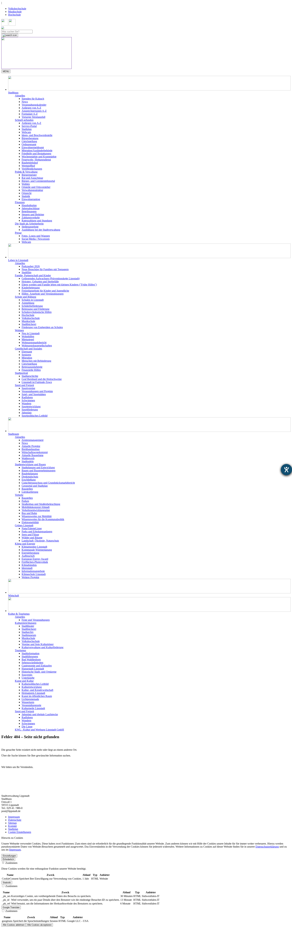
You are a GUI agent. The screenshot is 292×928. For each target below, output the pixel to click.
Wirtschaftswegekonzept (35, 452)
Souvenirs (27, 674)
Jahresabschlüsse (31, 208)
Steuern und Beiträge (33, 214)
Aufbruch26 (28, 555)
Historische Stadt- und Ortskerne (39, 671)
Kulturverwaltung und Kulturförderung (42, 647)
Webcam (26, 132)
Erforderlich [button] (8, 859)
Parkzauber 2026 (31, 266)
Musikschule (15, 11)
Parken (25, 501)
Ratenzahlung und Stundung (37, 220)
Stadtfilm (26, 272)
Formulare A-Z (30, 113)
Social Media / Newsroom (36, 238)
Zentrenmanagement (32, 440)
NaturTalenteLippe (32, 528)
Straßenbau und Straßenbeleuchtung (41, 504)
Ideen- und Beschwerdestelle (37, 135)
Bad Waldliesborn (31, 659)
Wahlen (26, 184)
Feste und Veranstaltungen (36, 619)
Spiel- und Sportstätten (34, 394)
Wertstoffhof (28, 165)
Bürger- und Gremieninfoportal (38, 181)
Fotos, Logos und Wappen (36, 235)
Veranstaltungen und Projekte (37, 391)
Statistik (26, 196)
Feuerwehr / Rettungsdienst (36, 159)
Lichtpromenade (30, 699)
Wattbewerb (28, 458)
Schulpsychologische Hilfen (37, 312)
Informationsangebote (33, 571)
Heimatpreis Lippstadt (33, 693)
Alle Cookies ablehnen (14, 925)
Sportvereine (28, 388)
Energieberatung (30, 552)
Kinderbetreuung (31, 287)
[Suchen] (9, 35)
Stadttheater (28, 626)
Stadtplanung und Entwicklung (38, 467)
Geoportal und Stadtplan (35, 485)
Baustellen (27, 488)
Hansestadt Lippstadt (33, 668)
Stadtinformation (30, 653)
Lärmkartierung (30, 491)
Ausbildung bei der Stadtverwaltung (41, 229)
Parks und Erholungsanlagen (37, 531)
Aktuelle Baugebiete (32, 455)
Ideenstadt (27, 568)
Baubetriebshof (30, 162)
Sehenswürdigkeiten (32, 662)
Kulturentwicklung (32, 687)
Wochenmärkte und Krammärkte (39, 156)
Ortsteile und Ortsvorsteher (36, 187)
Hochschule (14, 14)
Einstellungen (9, 856)
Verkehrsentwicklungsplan (36, 510)
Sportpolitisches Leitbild (34, 415)
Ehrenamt (27, 351)
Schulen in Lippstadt (33, 299)
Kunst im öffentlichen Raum (37, 696)
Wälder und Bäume (32, 537)
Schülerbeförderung (32, 305)
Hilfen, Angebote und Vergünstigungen (43, 293)
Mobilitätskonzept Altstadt (36, 507)
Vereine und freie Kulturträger (38, 644)
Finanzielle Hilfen (31, 369)
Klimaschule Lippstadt (34, 574)
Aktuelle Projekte (31, 446)
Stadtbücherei (29, 324)
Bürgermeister (29, 174)
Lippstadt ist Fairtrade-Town (37, 382)
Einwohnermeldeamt (33, 147)
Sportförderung (30, 409)
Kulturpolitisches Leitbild (35, 683)
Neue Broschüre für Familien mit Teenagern (45, 269)
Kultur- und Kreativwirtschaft (37, 690)
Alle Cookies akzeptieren (39, 925)
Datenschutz (14, 819)
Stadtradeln (28, 461)
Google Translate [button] (11, 907)
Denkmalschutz (30, 476)
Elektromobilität (30, 522)
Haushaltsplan (29, 205)
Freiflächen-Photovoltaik (35, 562)
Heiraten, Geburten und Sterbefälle (40, 281)
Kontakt (12, 826)
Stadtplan (27, 129)
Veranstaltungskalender (34, 104)
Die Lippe (27, 726)
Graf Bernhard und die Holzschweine (42, 379)
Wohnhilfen (28, 336)
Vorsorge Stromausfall (33, 116)
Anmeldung (28, 302)
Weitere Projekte (30, 577)
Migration (27, 357)
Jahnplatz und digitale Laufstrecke (40, 714)
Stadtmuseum (29, 635)
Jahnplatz (27, 412)
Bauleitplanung (30, 473)
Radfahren (27, 397)
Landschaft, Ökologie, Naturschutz (40, 540)
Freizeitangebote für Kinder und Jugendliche (45, 290)
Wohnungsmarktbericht (34, 342)
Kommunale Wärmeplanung (37, 549)
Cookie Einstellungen (19, 832)
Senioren (26, 354)
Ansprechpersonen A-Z (34, 110)
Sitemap (12, 822)
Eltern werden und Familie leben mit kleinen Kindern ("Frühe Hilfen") (59, 284)
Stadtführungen (30, 656)
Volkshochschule (17, 8)
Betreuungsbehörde (32, 366)
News (25, 101)
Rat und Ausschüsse (32, 177)
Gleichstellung (29, 141)
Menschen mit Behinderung (36, 360)
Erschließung (29, 479)
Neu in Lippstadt (31, 333)
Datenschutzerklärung (267, 846)
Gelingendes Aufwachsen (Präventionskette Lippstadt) (51, 278)
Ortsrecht (26, 193)
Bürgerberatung (30, 138)
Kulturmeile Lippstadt (33, 708)
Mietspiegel (28, 339)
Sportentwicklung (31, 406)
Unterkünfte (28, 677)
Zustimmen (11, 862)
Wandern (26, 403)
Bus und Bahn (29, 513)
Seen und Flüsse (30, 534)
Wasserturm (28, 702)
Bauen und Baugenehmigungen (38, 470)
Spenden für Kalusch (33, 98)
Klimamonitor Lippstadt (34, 546)
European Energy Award (35, 558)
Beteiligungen (29, 211)
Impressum (14, 816)
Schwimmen (28, 400)
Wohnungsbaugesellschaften (37, 345)
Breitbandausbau (31, 449)
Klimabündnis (29, 565)
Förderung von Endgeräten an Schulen (42, 327)
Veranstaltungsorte (31, 705)
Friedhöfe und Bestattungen (36, 153)
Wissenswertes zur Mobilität (37, 516)
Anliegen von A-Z (31, 107)
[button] (149, 85)
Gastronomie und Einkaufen (37, 665)
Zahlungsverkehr (31, 217)
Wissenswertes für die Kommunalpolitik (43, 519)
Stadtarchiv (28, 632)
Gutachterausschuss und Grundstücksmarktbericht (48, 482)
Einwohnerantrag (31, 199)
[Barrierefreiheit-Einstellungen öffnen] (286, 469)
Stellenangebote (30, 226)
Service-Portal (29, 126)
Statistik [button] (7, 882)
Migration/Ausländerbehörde (37, 150)
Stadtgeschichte (30, 376)
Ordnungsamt (29, 144)
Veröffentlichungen (32, 168)
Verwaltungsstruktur (32, 190)
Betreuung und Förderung (35, 309)
